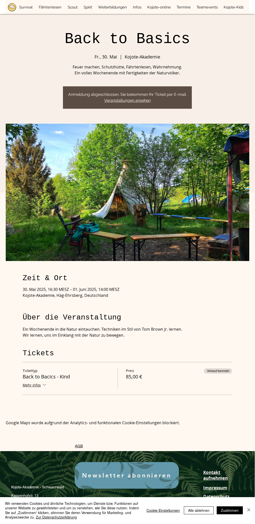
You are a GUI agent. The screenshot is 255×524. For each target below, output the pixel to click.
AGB (79, 446)
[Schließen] (249, 510)
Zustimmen (230, 510)
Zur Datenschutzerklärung (56, 517)
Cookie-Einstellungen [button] (163, 510)
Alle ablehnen (198, 510)
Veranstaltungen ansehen (127, 100)
